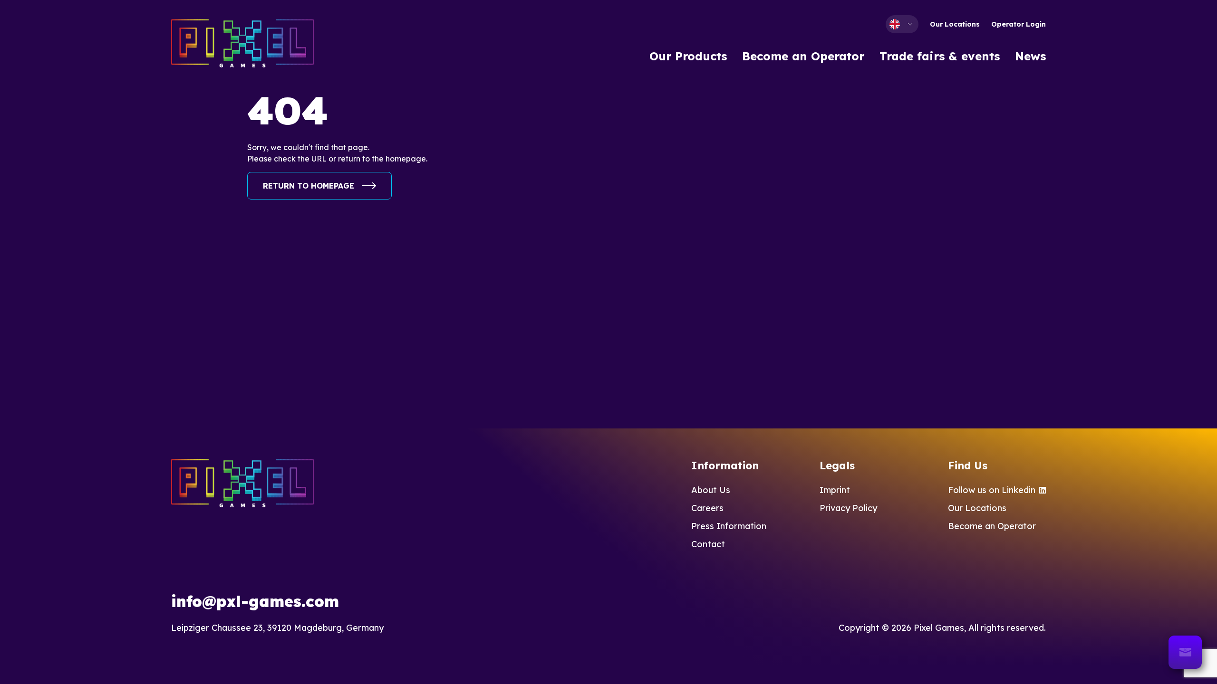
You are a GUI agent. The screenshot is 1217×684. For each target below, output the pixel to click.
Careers (707, 508)
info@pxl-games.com (255, 601)
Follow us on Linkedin (991, 489)
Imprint (835, 489)
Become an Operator (803, 56)
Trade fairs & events (939, 56)
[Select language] (902, 24)
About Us (710, 489)
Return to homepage (308, 185)
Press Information (728, 526)
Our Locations (955, 24)
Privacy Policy (848, 508)
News (1030, 56)
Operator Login (1018, 24)
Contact (708, 544)
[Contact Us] (1185, 652)
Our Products (688, 56)
